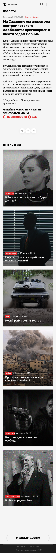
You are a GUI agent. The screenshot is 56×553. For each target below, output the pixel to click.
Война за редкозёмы (18, 500)
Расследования (13, 496)
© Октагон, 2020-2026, (28, 546)
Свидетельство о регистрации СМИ (28, 550)
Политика (10, 433)
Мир (7, 316)
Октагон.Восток (31, 17)
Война (8, 373)
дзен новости (17, 117)
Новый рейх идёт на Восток (23, 320)
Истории (10, 193)
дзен (35, 117)
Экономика (11, 253)
